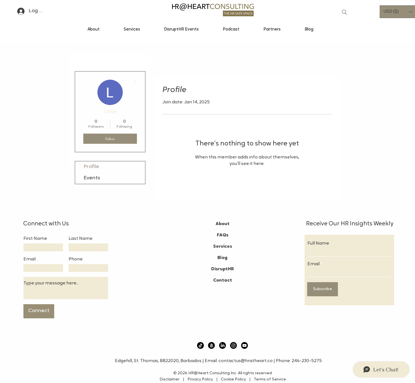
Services (222, 246)
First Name (35, 238)
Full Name (318, 243)
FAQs (222, 235)
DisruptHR (222, 269)
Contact (222, 280)
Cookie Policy (234, 379)
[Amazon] (211, 345)
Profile (91, 166)
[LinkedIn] (222, 345)
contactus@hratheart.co (246, 361)
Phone (76, 259)
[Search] (344, 12)
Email (29, 259)
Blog (222, 258)
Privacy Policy (199, 379)
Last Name (81, 238)
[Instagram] (233, 345)
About (223, 224)
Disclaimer (171, 379)
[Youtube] (244, 345)
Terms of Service (268, 379)
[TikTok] (200, 345)
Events (92, 178)
